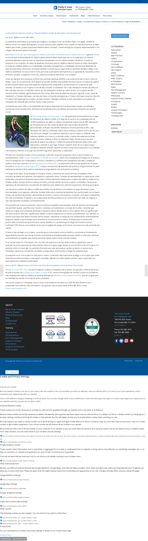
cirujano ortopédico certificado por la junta (41, 158)
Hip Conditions (117, 67)
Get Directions (120, 325)
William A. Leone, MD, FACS (16, 269)
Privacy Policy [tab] (5, 526)
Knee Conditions (117, 75)
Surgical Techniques (119, 110)
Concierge (115, 64)
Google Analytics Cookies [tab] (10, 445)
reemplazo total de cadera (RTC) (27, 166)
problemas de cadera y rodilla (35, 272)
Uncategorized (117, 116)
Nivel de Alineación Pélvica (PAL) (44, 163)
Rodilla (113, 107)
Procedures (115, 101)
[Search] (115, 15)
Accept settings (5, 539)
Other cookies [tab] (5, 509)
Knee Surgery (116, 78)
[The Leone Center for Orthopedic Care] (74, 8)
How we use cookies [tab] (8, 387)
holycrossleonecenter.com (16, 288)
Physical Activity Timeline (121, 98)
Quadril (114, 104)
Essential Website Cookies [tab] (10, 405)
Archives (114, 128)
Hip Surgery (116, 70)
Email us (117, 335)
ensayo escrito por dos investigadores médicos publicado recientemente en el (47, 54)
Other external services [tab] (9, 463)
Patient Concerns (118, 93)
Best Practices (116, 55)
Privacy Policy (5, 535)
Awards (114, 53)
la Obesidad (115, 81)
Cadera (114, 58)
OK (7, 372)
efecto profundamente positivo (69, 275)
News (113, 87)
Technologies (116, 113)
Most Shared (116, 84)
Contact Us (139, 1)
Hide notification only (19, 539)
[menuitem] (139, 1)
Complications (117, 61)
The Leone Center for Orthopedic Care (48, 116)
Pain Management (118, 90)
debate (96, 54)
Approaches (116, 50)
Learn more (14, 372)
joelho (113, 73)
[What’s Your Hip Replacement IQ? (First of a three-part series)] (146, 271)
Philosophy (115, 95)
